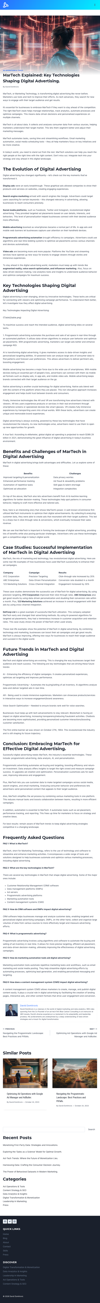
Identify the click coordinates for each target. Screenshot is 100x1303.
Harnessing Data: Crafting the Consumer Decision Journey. (31, 1165)
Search (91, 1129)
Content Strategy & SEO (14, 1190)
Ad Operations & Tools (13, 70)
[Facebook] (5, 1221)
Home (6, 1234)
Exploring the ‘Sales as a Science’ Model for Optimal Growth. (32, 1152)
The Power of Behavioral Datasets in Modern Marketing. (30, 1171)
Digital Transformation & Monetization (21, 1197)
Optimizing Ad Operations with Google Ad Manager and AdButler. (76, 1033)
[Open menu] (95, 5)
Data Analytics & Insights (15, 1194)
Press (5, 1205)
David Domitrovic (12, 87)
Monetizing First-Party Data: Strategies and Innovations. (30, 1145)
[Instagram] (14, 1221)
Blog (5, 1238)
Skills (5, 1250)
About (6, 1242)
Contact (7, 1246)
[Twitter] (10, 1221)
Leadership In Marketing (15, 1201)
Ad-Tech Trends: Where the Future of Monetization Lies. (30, 1158)
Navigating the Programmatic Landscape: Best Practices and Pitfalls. (23, 1033)
